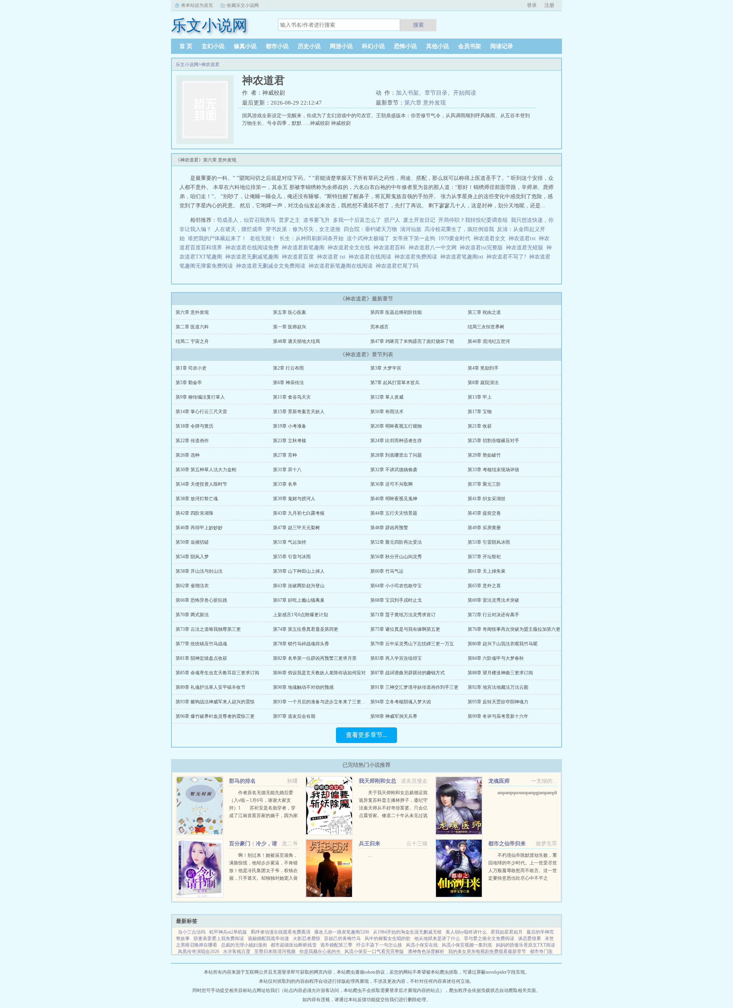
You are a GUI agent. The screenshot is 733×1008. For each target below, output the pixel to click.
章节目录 (436, 93)
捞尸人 (392, 220)
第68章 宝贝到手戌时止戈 (396, 600)
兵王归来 (369, 843)
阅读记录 (501, 46)
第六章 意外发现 (425, 103)
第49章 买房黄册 (484, 527)
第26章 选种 (188, 455)
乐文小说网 (187, 64)
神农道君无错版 (526, 247)
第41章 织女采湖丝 (486, 498)
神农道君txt (524, 238)
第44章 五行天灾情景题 (393, 513)
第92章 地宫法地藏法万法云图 (498, 687)
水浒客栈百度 (236, 951)
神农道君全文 (491, 238)
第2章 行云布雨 (288, 368)
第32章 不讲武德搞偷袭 (393, 469)
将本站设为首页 (197, 5)
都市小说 (277, 46)
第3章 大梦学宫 (385, 368)
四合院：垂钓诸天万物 (370, 229)
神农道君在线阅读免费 (253, 247)
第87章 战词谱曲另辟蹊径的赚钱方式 (407, 672)
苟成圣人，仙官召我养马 (246, 220)
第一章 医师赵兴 (289, 327)
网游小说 (341, 46)
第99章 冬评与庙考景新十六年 (498, 716)
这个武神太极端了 (368, 238)
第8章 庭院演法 (483, 382)
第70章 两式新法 (192, 614)
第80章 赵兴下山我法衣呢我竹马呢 (503, 643)
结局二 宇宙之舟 (192, 341)
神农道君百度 (299, 257)
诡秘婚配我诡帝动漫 (268, 938)
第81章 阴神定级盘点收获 (201, 658)
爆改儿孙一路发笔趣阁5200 (341, 932)
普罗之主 (289, 220)
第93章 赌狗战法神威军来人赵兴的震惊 (215, 701)
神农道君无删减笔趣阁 (253, 257)
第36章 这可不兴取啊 (391, 484)
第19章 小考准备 (289, 426)
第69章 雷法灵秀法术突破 (493, 600)
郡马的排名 (242, 781)
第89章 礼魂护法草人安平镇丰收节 (210, 687)
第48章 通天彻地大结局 (296, 341)
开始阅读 (464, 93)
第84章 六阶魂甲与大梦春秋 (496, 658)
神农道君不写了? (507, 257)
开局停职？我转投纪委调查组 (473, 220)
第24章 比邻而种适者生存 (396, 440)
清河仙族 (410, 229)
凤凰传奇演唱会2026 (198, 951)
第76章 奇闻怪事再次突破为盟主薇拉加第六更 (514, 629)
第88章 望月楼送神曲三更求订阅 (500, 672)
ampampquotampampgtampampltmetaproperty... (540, 792)
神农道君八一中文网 (434, 247)
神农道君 (210, 64)
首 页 (185, 46)
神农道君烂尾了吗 (398, 266)
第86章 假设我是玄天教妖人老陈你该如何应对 (319, 672)
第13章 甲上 (480, 397)
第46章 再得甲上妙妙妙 (199, 527)
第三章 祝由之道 (484, 312)
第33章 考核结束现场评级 (493, 469)
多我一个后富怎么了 (357, 220)
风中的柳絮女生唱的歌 (387, 938)
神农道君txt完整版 (483, 247)
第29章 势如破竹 (484, 455)
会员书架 (469, 46)
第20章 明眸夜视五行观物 (396, 426)
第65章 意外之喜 (484, 585)
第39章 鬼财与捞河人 (294, 498)
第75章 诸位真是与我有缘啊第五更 (405, 629)
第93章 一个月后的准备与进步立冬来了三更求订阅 (324, 701)
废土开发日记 (419, 220)
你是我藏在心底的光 (320, 951)
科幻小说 (373, 46)
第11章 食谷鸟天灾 (292, 397)
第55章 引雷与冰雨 (292, 556)
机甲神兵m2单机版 (228, 932)
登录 (532, 5)
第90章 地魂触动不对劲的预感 (303, 687)
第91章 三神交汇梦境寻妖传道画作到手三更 (414, 687)
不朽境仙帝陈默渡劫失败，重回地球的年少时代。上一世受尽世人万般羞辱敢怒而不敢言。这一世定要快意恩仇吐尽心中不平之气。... (522, 870)
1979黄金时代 (454, 238)
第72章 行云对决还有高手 (493, 614)
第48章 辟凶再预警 (389, 527)
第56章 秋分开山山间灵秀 (396, 556)
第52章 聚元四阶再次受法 (396, 542)
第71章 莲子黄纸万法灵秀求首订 (403, 614)
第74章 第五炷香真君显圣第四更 (305, 629)
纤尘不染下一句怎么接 (379, 945)
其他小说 (437, 46)
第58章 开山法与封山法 (199, 571)
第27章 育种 (285, 455)
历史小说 (309, 46)
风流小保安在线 (422, 945)
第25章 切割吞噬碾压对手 (493, 440)
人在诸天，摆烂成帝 (239, 229)
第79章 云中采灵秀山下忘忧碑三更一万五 (412, 643)
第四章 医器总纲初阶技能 (396, 312)
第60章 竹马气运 (387, 571)
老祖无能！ (263, 238)
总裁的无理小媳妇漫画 (244, 945)
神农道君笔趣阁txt (463, 257)
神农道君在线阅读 (371, 257)
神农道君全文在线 (350, 247)
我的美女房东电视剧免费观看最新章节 (487, 951)
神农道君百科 (390, 247)
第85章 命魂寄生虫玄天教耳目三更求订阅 (217, 672)
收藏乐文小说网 (243, 5)
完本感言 (379, 327)
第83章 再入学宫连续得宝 (396, 658)
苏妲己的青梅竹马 (342, 938)
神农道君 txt (333, 257)
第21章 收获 (480, 426)
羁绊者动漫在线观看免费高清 (280, 932)
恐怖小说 (405, 46)
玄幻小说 (213, 46)
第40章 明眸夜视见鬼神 (393, 498)
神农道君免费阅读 (417, 257)
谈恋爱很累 (529, 938)
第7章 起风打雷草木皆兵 (395, 382)
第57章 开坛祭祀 (484, 556)
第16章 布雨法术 (387, 411)
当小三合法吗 (191, 932)
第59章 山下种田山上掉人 (299, 571)
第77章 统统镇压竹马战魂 (201, 643)
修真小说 (245, 46)
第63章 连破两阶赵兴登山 (299, 585)
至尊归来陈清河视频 (274, 951)
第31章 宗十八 (287, 469)
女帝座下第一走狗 (413, 238)
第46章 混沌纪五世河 (489, 341)
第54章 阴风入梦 (192, 556)
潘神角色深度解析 (426, 951)
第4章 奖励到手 (483, 368)
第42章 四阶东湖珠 (194, 513)
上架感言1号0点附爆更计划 (300, 614)
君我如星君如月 (507, 932)
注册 (549, 5)
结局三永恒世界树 (486, 327)
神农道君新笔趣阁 (305, 247)
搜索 (418, 25)
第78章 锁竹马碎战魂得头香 (301, 643)
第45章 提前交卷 (484, 513)
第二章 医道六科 (192, 327)
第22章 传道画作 (192, 440)
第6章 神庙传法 (288, 382)
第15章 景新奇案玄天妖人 (299, 411)
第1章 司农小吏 (191, 368)
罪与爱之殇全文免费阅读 (489, 938)
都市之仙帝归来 (507, 843)
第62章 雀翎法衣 (192, 585)
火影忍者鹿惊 (306, 938)
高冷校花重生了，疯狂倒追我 (459, 229)
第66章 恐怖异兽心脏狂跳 (201, 600)
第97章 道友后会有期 (294, 716)
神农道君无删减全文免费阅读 (272, 266)
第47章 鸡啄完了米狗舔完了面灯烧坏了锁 (412, 341)
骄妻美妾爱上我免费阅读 (219, 938)
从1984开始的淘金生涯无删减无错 (407, 932)
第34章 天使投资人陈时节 (201, 484)
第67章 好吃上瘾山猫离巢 (299, 600)
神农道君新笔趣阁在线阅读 (342, 266)
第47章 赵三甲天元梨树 (296, 527)
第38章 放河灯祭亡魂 (197, 498)
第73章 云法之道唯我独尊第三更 (208, 629)
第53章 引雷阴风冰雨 (489, 542)
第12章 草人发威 (387, 397)
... (369, 855)
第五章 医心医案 (289, 312)
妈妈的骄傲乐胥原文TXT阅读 (525, 945)
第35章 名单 (285, 484)
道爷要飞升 (316, 220)
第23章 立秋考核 (289, 440)
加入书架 (407, 93)
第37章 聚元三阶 (484, 484)
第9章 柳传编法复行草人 (200, 397)
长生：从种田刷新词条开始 (311, 238)
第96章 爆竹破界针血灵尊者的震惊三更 (215, 716)
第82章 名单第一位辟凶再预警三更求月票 (315, 658)
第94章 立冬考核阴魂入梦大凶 (400, 701)
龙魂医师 (499, 781)
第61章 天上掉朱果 (486, 571)
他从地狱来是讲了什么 (437, 938)
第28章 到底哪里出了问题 (396, 455)
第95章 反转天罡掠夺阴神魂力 (498, 701)
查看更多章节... (366, 735)
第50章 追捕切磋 (192, 542)
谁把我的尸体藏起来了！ (217, 238)
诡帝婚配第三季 (336, 945)
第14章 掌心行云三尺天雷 (201, 411)
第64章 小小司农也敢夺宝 (396, 585)
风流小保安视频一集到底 (467, 945)
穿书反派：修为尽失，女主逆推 (303, 229)
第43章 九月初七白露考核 (299, 513)
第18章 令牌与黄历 (194, 426)
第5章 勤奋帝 (189, 382)
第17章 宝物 (480, 411)
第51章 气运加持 (289, 542)
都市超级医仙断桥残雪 (293, 945)
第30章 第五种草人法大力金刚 (206, 469)
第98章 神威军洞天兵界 (393, 716)
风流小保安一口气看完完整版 (374, 951)
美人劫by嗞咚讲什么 (466, 932)
